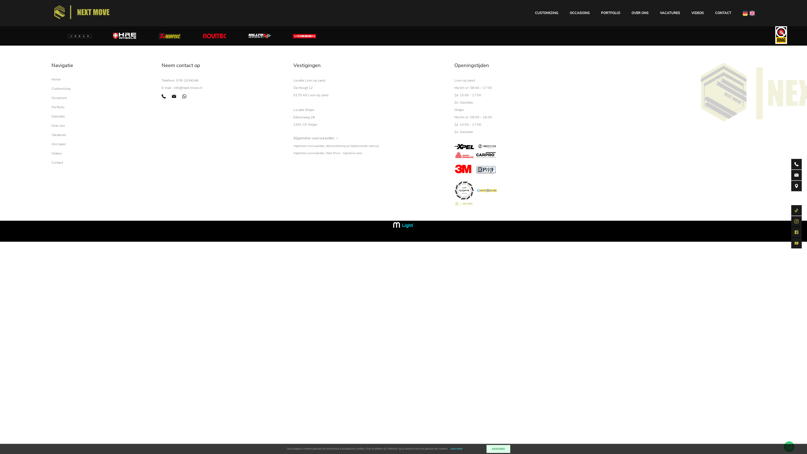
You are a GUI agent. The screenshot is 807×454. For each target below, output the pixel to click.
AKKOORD (498, 448)
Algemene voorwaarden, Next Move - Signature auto (327, 153)
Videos (697, 13)
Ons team (58, 144)
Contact (723, 13)
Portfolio (610, 13)
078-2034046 (187, 80)
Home (56, 79)
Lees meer (457, 448)
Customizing (546, 13)
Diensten (58, 116)
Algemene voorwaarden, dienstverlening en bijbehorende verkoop (336, 146)
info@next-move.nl (188, 88)
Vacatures (670, 13)
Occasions (580, 13)
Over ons (640, 13)
